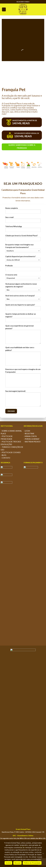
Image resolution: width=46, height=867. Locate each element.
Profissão (9, 266)
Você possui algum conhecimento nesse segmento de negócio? (21, 285)
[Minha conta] (43, 9)
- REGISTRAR (29, 434)
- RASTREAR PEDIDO (32, 442)
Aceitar (8, 863)
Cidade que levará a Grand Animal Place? (21, 236)
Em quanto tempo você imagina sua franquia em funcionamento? (19, 246)
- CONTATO (5, 458)
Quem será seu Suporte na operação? (20, 305)
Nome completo (11, 208)
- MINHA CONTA (30, 436)
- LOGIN (27, 431)
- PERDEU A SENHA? (31, 439)
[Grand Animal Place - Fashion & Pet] (23, 9)
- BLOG (3, 455)
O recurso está (11, 275)
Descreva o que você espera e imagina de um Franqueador (22, 370)
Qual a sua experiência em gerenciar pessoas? (19, 327)
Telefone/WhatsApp (13, 226)
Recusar (17, 863)
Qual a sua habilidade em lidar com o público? (19, 348)
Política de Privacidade (32, 863)
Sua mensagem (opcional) (15, 391)
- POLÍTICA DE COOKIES (11, 452)
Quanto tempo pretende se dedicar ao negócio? (20, 315)
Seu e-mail (9, 217)
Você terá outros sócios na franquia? (20, 296)
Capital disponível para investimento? (20, 256)
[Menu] (4, 9)
